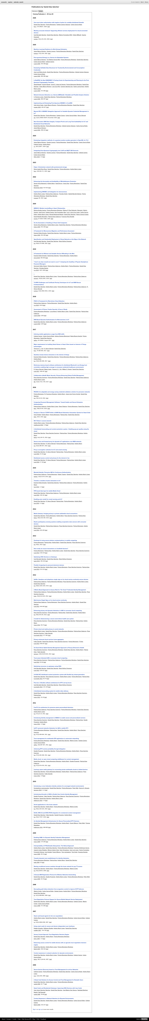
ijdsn (35, 416)
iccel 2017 (36, 371)
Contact (9, 1019)
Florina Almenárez (51, 24)
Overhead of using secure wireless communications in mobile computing (55, 540)
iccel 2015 (36, 495)
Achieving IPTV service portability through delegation (49, 749)
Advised (41, 11)
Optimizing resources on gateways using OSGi (47, 666)
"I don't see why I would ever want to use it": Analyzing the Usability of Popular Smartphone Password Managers (61, 263)
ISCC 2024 (37, 157)
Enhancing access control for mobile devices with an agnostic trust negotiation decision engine (60, 943)
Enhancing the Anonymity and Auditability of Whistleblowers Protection (55, 181)
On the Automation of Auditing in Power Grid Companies (50, 222)
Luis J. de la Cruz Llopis (73, 212)
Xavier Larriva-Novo (78, 86)
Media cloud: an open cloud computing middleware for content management (56, 759)
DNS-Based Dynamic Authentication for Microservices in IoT (51, 319)
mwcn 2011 (37, 724)
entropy (36, 53)
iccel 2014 (36, 530)
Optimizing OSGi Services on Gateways (45, 557)
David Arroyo (58, 183)
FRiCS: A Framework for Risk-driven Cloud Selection (49, 301)
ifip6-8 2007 (37, 949)
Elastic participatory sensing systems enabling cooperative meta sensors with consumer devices (60, 523)
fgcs (35, 26)
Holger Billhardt (77, 35)
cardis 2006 (37, 984)
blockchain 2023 (38, 187)
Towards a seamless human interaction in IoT (47, 480)
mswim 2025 (37, 107)
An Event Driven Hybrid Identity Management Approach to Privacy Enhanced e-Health (59, 647)
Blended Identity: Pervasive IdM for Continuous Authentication (52, 472)
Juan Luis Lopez (74, 850)
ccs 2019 (36, 270)
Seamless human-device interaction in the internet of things (51, 354)
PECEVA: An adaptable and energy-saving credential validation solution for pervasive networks (62, 392)
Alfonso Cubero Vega (53, 850)
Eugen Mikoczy (74, 823)
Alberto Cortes (74, 740)
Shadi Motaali (37, 84)
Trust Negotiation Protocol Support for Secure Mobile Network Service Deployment (58, 899)
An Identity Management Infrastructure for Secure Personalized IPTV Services (56, 821)
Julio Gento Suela (38, 105)
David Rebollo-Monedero (40, 216)
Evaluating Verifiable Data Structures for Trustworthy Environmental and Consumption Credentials (59, 69)
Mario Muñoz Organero (65, 241)
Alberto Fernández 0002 (65, 35)
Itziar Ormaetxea (64, 850)
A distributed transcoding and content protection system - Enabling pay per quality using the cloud (61, 430)
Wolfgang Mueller (48, 928)
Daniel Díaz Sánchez (39, 24)
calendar (16, 2)
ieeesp (35, 476)
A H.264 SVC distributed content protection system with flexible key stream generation (59, 674)
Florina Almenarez (52, 303)
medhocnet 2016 (38, 425)
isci (35, 398)
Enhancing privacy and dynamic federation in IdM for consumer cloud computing (58, 610)
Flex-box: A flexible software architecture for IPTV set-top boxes (52, 682)
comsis (36, 39)
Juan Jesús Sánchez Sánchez (42, 990)
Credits (14, 1019)
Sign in (142, 2)
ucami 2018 (37, 315)
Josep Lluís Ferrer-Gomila (73, 394)
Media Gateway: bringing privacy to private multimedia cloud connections (55, 513)
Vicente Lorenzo (51, 51)
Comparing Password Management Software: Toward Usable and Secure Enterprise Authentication (58, 403)
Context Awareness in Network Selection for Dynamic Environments (54, 998)
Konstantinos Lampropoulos (41, 788)
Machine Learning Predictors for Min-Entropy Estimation (50, 49)
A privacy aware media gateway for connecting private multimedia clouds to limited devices (61, 769)
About (3, 1019)
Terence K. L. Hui (38, 348)
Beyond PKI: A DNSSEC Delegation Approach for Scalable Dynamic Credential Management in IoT (61, 112)
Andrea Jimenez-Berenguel (62, 336)
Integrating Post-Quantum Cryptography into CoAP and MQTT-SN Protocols (56, 150)
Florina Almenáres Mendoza (79, 224)
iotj (34, 117)
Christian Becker (43, 268)
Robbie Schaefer (38, 928)
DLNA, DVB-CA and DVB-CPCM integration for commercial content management (57, 812)
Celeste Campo (50, 61)
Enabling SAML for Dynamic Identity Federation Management (52, 837)
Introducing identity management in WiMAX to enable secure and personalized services (59, 717)
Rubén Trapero (62, 474)
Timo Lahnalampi (66, 852)
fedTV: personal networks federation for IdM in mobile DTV (51, 728)
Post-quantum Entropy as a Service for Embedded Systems (51, 57)
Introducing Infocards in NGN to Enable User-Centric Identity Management (56, 794)
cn (34, 146)
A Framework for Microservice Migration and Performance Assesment (54, 231)
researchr (4, 2)
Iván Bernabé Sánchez (40, 35)
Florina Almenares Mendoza (68, 59)
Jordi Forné (42, 212)
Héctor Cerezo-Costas (82, 214)
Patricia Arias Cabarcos (52, 193)
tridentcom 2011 (38, 827)
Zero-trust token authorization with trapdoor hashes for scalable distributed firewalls (59, 22)
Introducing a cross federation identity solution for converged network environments (59, 786)
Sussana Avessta (82, 852)
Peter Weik (75, 788)
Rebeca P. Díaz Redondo (70, 210)
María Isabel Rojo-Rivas (40, 169)
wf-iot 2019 (37, 257)
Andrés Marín (46, 144)
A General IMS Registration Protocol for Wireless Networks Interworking (55, 874)
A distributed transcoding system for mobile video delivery (51, 691)
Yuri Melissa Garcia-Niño (53, 59)
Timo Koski (74, 852)
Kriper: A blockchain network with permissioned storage (50, 167)
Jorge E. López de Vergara (58, 84)
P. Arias (81, 641)
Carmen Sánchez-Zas (67, 86)
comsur (36, 291)
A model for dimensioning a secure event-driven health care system (54, 618)
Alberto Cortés (74, 806)
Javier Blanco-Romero (40, 51)
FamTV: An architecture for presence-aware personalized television (53, 707)
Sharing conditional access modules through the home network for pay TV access (58, 866)
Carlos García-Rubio (76, 24)
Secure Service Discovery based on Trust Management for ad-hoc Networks (56, 969)
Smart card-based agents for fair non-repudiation (48, 916)
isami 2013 (37, 561)
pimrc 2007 (37, 938)
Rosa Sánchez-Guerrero (40, 377)
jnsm (35, 596)
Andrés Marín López (75, 169)
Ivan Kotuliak (48, 852)
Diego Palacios (63, 406)
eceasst (36, 198)
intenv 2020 (37, 227)
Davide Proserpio (38, 751)
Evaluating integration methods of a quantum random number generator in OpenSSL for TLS (61, 140)
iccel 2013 (36, 553)
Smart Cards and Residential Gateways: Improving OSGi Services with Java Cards (58, 988)
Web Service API (26, 1019)
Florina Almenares (55, 414)
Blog (34, 1019)
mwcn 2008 (37, 905)
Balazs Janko (47, 369)
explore (10, 2)
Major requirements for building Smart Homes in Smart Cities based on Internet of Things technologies (60, 345)
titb (34, 381)
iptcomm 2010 (38, 790)
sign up (40, 1009)
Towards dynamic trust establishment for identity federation (51, 858)
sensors (36, 278)
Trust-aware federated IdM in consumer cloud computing (50, 658)
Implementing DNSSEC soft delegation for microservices (50, 191)
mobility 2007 (37, 930)
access (36, 218)
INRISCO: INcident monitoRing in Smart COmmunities (49, 208)
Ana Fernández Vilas (60, 212)
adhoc (35, 340)
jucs (35, 976)
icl (34, 895)
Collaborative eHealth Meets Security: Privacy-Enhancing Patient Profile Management (59, 375)
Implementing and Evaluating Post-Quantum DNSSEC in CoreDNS (53, 103)
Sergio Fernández (84, 850)
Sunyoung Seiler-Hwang (40, 266)
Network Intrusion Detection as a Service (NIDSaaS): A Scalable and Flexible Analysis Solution (61, 95)
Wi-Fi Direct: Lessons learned (42, 420)
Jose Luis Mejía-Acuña (40, 72)
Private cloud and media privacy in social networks (49, 629)
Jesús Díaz (66, 183)
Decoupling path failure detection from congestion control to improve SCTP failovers (59, 889)
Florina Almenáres (61, 152)
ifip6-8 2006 (37, 1004)
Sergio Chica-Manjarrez (40, 183)
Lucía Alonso (53, 311)
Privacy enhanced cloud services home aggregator (49, 639)
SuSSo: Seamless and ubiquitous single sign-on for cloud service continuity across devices (61, 579)
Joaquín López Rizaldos (40, 850)
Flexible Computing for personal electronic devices (49, 565)
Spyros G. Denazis (84, 788)
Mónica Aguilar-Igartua (40, 210)
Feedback (43, 1019)
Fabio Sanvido (49, 633)
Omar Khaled (37, 414)
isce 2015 (36, 487)
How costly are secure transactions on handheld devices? (51, 548)
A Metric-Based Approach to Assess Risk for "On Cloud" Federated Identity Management (60, 589)
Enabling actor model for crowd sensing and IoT (48, 499)
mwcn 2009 (37, 841)
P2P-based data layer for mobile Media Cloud (47, 491)
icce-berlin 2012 (38, 635)
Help (19, 1019)
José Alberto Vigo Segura (70, 990)
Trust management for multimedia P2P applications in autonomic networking (56, 738)
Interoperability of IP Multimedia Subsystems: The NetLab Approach (54, 845)
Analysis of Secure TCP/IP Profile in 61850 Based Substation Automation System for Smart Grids (62, 412)
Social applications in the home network (46, 804)
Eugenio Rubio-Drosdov (40, 233)
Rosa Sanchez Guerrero (52, 433)
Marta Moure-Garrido (76, 336)
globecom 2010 (38, 800)
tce (34, 243)
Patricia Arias (63, 414)
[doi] (48, 26)
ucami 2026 (37, 63)
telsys (35, 437)
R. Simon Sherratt (49, 348)
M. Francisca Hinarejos (50, 394)
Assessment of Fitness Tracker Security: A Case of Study (50, 309)
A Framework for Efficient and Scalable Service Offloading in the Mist (54, 253)
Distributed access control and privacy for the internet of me (51, 458)
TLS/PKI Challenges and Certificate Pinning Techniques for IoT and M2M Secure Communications (57, 283)
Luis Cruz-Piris (56, 86)
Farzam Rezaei (46, 84)
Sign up (146, 2)
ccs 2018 (36, 305)
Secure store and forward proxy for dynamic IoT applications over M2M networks (57, 441)
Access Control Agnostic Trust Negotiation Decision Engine (51, 934)
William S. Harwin (67, 369)
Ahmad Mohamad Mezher (56, 214)
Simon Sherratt (82, 115)
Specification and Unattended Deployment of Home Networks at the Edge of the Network (60, 239)
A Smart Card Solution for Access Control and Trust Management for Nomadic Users (58, 980)
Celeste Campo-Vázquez (63, 24)
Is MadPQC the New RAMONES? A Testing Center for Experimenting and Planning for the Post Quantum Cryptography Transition (61, 81)
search (21, 2)
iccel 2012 (36, 606)
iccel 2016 (36, 454)
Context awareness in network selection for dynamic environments (53, 953)
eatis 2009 (36, 862)
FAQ (38, 1019)
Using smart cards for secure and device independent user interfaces (54, 926)
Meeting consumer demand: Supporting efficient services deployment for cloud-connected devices (60, 31)
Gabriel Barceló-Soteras (74, 193)
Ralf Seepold (41, 992)
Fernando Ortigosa (39, 852)
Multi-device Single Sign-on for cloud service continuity (50, 600)
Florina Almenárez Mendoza (64, 51)
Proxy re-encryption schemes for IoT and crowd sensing (50, 449)
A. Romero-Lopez (38, 97)
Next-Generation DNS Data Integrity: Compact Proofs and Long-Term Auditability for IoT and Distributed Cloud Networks (61, 122)
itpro (35, 408)
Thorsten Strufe (63, 193)
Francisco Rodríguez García (81, 848)
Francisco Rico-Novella (67, 216)
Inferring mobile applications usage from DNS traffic (49, 334)
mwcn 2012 (37, 625)
